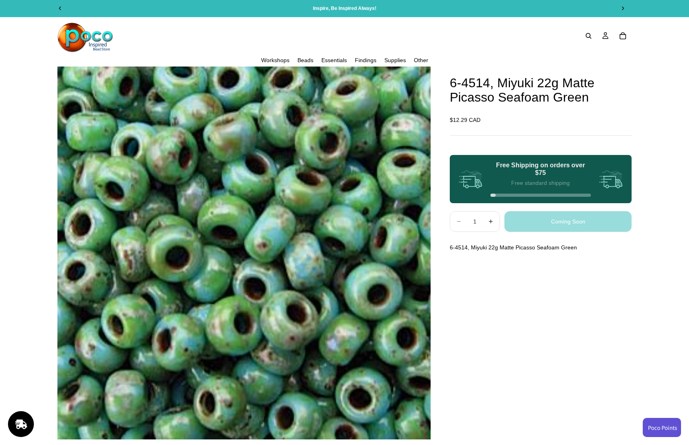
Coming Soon (568, 221)
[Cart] (623, 36)
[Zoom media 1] (244, 253)
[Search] (588, 36)
